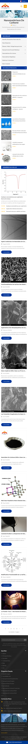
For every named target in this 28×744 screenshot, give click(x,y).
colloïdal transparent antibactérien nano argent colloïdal (18, 143)
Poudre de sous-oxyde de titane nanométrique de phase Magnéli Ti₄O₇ (19, 85)
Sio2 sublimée (5, 686)
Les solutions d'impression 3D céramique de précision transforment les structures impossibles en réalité (19, 120)
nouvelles (4, 658)
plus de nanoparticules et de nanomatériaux (13, 27)
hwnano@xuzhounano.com (14, 711)
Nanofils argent (6, 674)
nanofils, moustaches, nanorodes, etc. (11, 39)
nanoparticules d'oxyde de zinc (10, 678)
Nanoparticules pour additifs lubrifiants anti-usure (15, 211)
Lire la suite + (4, 732)
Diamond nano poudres (8, 683)
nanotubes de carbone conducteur (11, 688)
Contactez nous (6, 660)
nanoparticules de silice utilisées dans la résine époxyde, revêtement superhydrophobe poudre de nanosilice (19, 155)
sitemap (4, 665)
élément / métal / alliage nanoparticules (12, 46)
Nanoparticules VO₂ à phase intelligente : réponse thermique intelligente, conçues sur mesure (19, 108)
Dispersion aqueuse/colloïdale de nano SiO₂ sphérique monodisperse (19, 73)
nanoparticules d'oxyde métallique (10, 49)
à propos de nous (6, 656)
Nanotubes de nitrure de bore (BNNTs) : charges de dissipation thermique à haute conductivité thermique (19, 96)
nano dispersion (6, 43)
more (13, 76)
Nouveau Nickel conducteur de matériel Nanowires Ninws (19, 131)
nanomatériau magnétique (8, 56)
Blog (3, 663)
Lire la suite (6, 252)
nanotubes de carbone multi (9, 690)
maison (14, 25)
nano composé (6, 63)
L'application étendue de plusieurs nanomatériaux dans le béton (14, 209)
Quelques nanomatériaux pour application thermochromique (12, 197)
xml (3, 668)
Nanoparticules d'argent (8, 681)
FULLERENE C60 (6, 676)
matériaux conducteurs (8, 60)
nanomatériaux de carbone (14, 29)
